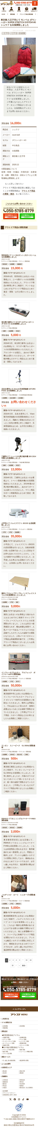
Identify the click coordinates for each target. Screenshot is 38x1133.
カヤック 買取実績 (25, 678)
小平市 (4, 532)
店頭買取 (17, 532)
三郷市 (4, 331)
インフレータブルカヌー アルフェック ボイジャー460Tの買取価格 (18, 673)
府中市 (18, 681)
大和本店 (12, 754)
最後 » (24, 965)
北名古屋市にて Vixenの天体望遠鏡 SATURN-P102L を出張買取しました (18, 390)
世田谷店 (12, 827)
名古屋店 (20, 398)
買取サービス (5, 1057)
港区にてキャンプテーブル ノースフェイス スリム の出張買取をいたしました (18, 594)
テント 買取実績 (25, 261)
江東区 (26, 754)
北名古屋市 (13, 398)
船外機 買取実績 (25, 462)
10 (26, 960)
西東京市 (18, 903)
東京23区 (19, 754)
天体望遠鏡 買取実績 (26, 395)
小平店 (10, 532)
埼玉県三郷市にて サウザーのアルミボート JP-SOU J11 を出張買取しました (17, 323)
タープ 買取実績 (25, 900)
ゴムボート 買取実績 (26, 529)
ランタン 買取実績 (25, 751)
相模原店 (19, 264)
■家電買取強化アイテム (11, 1035)
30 (12, 965)
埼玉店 (18, 331)
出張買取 (12, 264)
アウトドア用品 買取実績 (10, 261)
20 (30, 960)
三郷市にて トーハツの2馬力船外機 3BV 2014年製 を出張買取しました (18, 457)
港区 (17, 602)
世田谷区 (4, 264)
